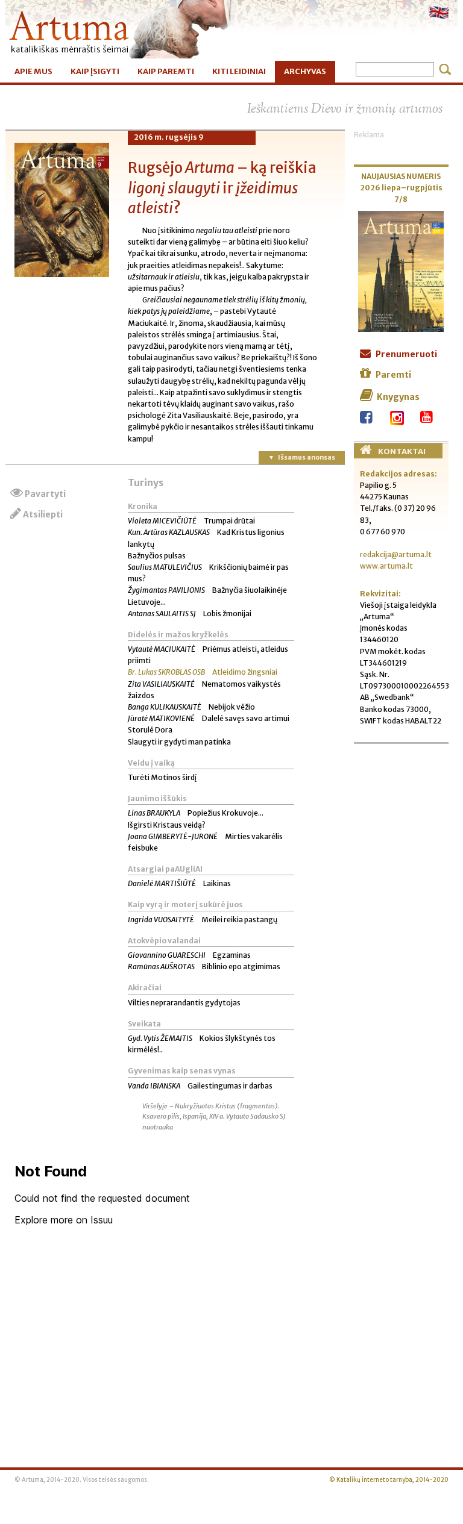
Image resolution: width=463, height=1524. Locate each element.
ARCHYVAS (305, 71)
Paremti (393, 374)
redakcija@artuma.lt (396, 554)
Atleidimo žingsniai (202, 671)
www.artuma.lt (386, 565)
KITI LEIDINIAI (239, 71)
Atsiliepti (43, 514)
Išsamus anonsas (306, 457)
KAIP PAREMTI (165, 71)
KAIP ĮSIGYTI (95, 71)
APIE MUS (33, 71)
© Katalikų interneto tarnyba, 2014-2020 (389, 1480)
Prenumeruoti (406, 354)
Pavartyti (45, 494)
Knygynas (398, 397)
